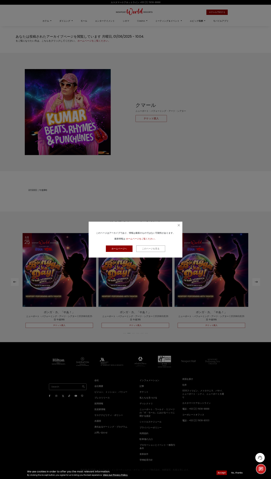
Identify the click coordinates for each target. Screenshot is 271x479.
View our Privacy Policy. (115, 474)
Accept (222, 472)
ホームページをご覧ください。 (141, 238)
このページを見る (150, 248)
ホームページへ (119, 248)
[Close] (178, 225)
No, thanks (237, 472)
